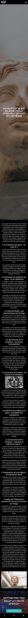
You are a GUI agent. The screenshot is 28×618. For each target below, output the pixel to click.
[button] (25, 2)
